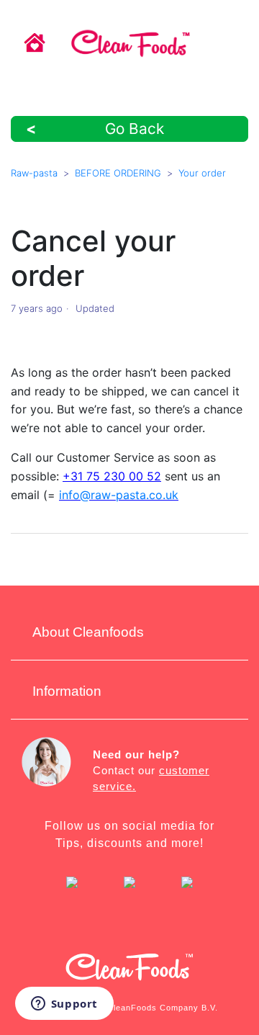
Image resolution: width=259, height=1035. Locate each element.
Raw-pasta (34, 173)
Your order (202, 173)
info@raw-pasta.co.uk (118, 495)
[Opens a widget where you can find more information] (64, 1005)
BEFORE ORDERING (118, 173)
